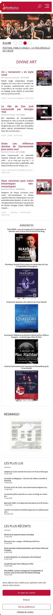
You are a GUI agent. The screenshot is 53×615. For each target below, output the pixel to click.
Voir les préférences (26, 607)
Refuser (26, 600)
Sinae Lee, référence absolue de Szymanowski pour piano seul (17, 146)
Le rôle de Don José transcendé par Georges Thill (17, 109)
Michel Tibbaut (9, 115)
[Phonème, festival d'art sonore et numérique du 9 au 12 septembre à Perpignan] (26, 284)
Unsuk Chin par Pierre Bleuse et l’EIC (18, 564)
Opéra (10, 135)
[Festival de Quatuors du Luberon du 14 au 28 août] (26, 318)
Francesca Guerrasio (11, 77)
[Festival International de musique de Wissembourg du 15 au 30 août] (26, 386)
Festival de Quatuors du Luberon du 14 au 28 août (26, 302)
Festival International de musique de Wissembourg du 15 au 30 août (26, 367)
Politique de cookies (25, 612)
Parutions (29, 98)
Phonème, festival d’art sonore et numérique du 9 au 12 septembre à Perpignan (26, 265)
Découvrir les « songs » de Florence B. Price (22, 541)
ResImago (11, 414)
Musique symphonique (21, 212)
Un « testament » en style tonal (17, 73)
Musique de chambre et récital (20, 170)
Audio (3, 98)
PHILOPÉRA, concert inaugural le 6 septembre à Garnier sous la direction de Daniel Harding (26, 230)
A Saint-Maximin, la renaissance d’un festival (22, 557)
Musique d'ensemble (16, 98)
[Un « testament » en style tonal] (44, 78)
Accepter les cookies (26, 593)
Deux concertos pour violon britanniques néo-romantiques (17, 183)
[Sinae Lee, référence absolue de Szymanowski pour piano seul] (44, 149)
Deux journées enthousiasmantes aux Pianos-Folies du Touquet (26, 549)
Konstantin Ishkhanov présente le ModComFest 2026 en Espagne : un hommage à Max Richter (26, 336)
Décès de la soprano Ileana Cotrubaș (19, 534)
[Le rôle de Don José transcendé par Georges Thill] (44, 112)
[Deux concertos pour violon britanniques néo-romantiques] (44, 186)
